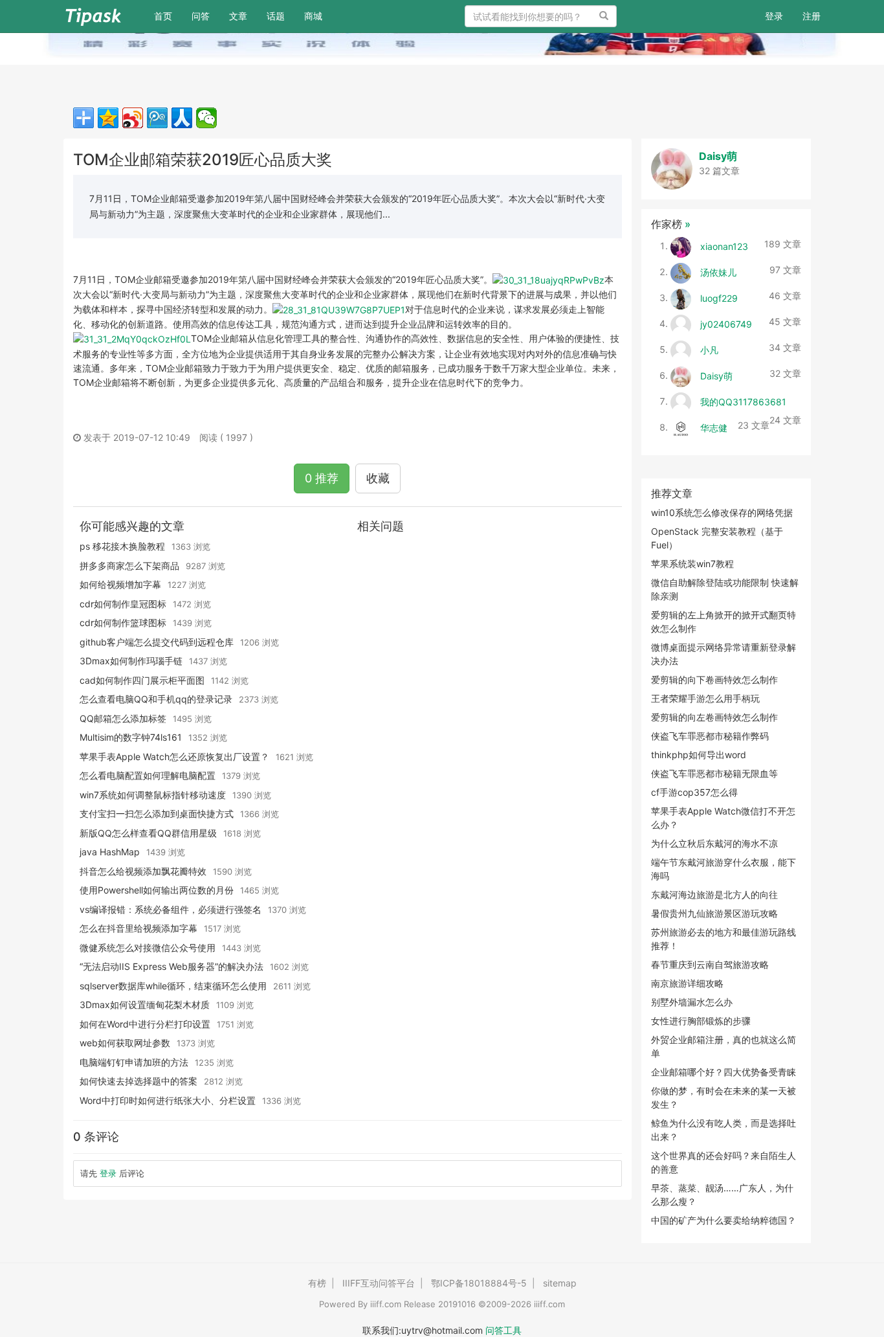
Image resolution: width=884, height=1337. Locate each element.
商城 (313, 15)
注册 (811, 15)
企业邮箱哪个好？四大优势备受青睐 (723, 1071)
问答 (201, 15)
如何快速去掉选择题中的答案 (138, 1080)
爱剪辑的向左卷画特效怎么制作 (714, 717)
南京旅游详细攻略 (687, 983)
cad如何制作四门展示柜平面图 (142, 680)
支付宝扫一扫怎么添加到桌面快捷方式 (157, 813)
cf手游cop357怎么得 (694, 792)
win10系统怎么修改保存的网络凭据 (722, 512)
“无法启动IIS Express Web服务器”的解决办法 (171, 966)
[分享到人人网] (181, 117)
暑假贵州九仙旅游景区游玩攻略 (714, 913)
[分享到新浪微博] (132, 117)
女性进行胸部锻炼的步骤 (701, 1020)
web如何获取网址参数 (125, 1042)
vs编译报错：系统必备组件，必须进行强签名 (170, 909)
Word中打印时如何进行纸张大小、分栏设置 (168, 1100)
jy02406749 (726, 323)
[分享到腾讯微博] (157, 117)
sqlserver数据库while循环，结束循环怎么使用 (173, 985)
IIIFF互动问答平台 (378, 1282)
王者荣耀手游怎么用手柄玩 (705, 698)
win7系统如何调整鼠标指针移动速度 (153, 794)
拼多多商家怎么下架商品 (129, 565)
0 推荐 (321, 478)
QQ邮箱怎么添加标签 (123, 718)
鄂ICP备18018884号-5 (479, 1282)
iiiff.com (385, 1304)
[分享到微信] (206, 117)
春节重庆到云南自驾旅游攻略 (710, 964)
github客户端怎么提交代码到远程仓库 (157, 641)
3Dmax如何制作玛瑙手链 (131, 660)
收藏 (378, 478)
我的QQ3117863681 (743, 401)
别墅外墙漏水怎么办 (692, 1001)
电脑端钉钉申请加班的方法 (134, 1062)
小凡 (709, 349)
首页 (168, 15)
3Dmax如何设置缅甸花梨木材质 (145, 1004)
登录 (774, 15)
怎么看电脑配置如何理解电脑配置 (147, 775)
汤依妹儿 (718, 271)
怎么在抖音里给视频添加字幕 (138, 928)
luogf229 (719, 297)
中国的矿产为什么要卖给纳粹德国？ (723, 1220)
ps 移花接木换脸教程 (122, 546)
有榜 (317, 1282)
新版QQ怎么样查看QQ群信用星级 (148, 832)
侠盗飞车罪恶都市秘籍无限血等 (714, 773)
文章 (238, 15)
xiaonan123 (724, 245)
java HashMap (110, 851)
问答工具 (503, 1330)
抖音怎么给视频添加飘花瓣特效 (143, 871)
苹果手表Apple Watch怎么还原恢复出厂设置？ (174, 756)
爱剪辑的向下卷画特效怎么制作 (714, 679)
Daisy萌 (718, 156)
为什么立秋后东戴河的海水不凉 (714, 843)
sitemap (560, 1282)
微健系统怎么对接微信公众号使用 (147, 947)
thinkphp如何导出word (698, 754)
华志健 (713, 427)
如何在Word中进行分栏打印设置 (145, 1023)
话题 (276, 15)
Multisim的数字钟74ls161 (131, 737)
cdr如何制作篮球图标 (123, 622)
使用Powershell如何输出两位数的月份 (157, 889)
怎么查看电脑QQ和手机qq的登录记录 (156, 698)
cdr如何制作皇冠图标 (123, 603)
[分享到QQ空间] (108, 117)
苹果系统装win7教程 (692, 563)
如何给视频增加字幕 (120, 584)
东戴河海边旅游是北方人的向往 (714, 894)
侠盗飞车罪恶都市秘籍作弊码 (710, 735)
